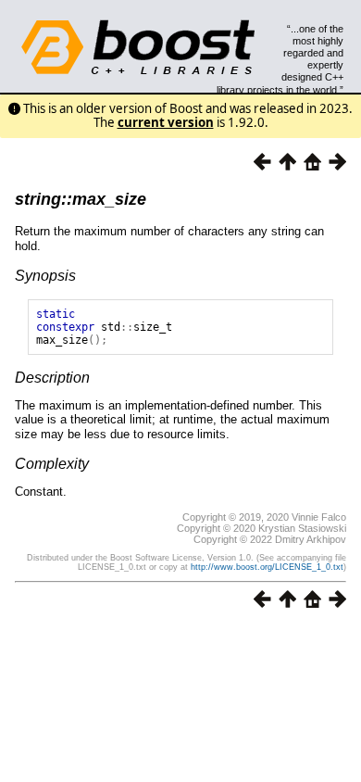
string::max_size (80, 199)
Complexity (52, 464)
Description (52, 377)
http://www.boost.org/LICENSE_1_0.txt (267, 567)
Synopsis (45, 276)
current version (166, 122)
